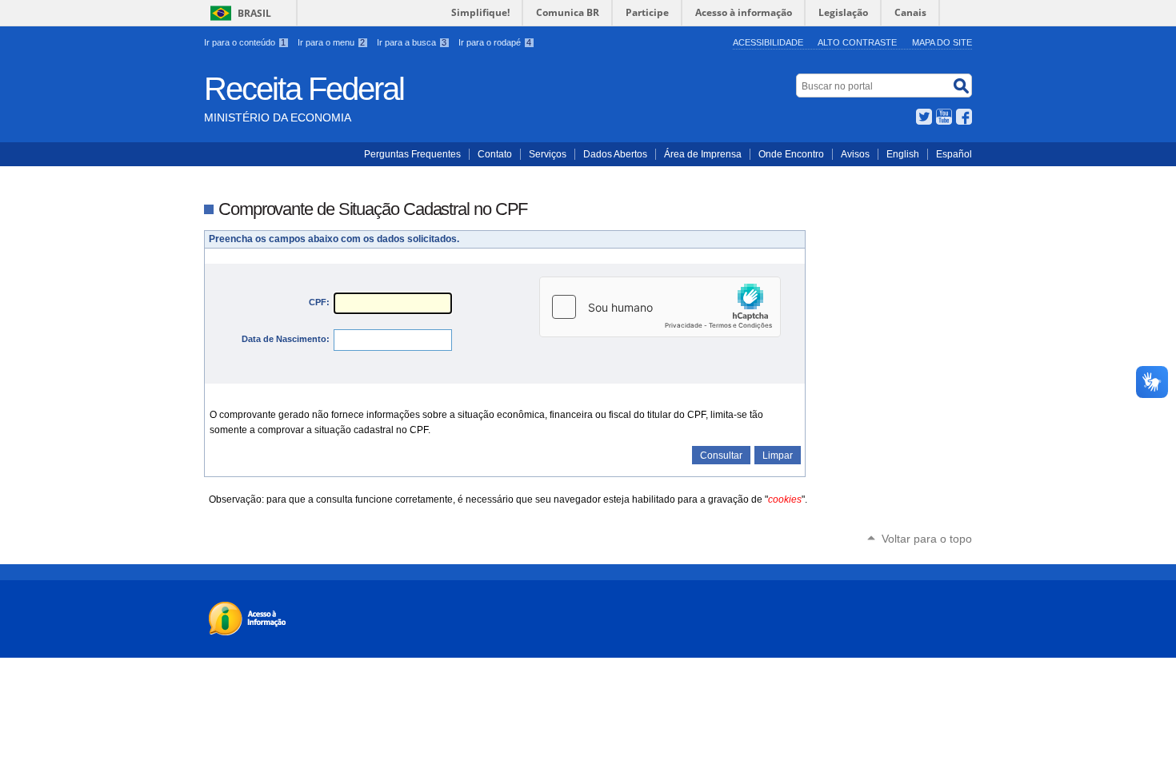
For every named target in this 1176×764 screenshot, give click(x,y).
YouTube (944, 117)
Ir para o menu (331, 42)
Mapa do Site (942, 42)
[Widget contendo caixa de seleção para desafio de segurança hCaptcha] (660, 307)
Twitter (924, 117)
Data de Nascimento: (286, 339)
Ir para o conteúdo (245, 42)
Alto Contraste (857, 42)
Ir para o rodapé (494, 42)
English (902, 154)
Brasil (254, 13)
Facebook (964, 117)
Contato (495, 154)
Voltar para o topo (927, 538)
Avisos (855, 154)
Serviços (547, 154)
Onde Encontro (791, 154)
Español (954, 154)
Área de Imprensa (703, 154)
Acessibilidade (768, 42)
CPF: (319, 302)
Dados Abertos (615, 154)
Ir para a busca (411, 42)
